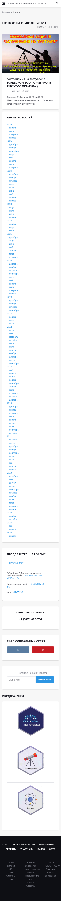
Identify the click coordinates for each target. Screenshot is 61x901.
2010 (9, 512)
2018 (9, 313)
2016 (9, 522)
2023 (9, 204)
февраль (13, 134)
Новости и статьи (24, 844)
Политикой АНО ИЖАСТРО (25, 576)
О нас (6, 844)
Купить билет (16, 563)
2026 (9, 124)
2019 (9, 297)
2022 (9, 220)
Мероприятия (47, 844)
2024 (9, 171)
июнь (11, 191)
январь (12, 137)
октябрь (13, 180)
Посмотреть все (48, 27)
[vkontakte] (18, 649)
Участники (26, 849)
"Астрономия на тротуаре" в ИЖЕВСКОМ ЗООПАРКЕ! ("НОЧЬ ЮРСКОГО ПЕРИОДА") (29, 82)
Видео (41, 849)
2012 (9, 327)
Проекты (11, 849)
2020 (9, 260)
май (11, 157)
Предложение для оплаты (32, 879)
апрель (12, 127)
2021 (9, 234)
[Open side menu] (3, 3)
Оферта (30, 885)
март (11, 131)
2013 (9, 473)
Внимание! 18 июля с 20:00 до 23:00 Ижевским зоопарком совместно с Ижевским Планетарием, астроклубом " (30, 100)
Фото (52, 849)
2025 (9, 141)
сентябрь (14, 151)
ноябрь (12, 147)
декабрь (13, 144)
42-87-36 (18, 592)
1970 (9, 532)
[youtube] (43, 649)
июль (12, 187)
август (12, 154)
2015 (9, 403)
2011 (9, 436)
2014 (9, 366)
